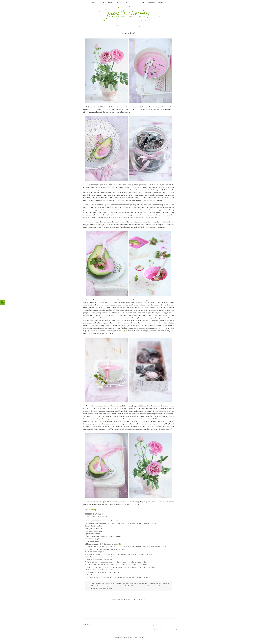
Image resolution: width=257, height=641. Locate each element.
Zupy (118, 599)
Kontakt (141, 2)
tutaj (123, 331)
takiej (120, 544)
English (94, 2)
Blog (102, 2)
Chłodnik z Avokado (128, 33)
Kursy (126, 2)
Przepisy (118, 2)
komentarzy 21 (142, 599)
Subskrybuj (151, 2)
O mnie (109, 2)
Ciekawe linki (87, 625)
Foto (133, 2)
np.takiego (153, 523)
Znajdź (160, 2)
